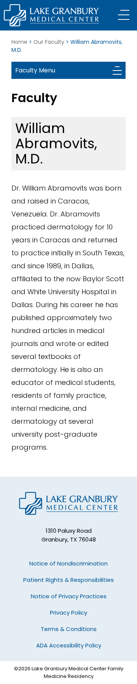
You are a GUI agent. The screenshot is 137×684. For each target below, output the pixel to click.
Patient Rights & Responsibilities (68, 580)
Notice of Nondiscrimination (68, 563)
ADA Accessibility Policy (68, 645)
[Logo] (51, 15)
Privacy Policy (68, 613)
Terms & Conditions (69, 629)
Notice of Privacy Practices (69, 596)
